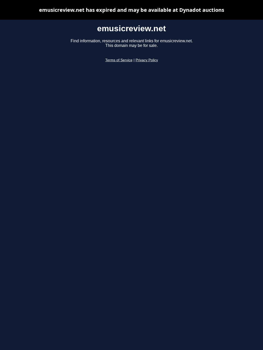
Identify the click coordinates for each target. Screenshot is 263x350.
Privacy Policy (147, 60)
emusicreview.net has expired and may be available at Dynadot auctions (131, 9)
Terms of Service (119, 60)
